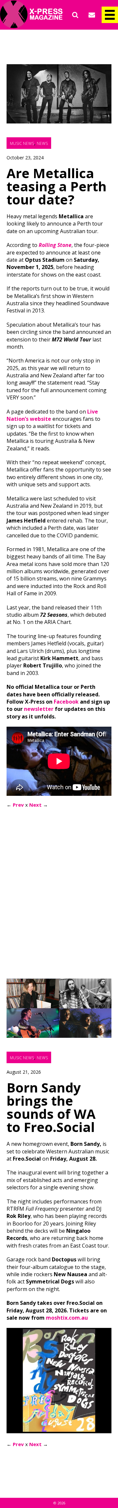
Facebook (66, 701)
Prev (18, 804)
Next (35, 804)
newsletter (38, 709)
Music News (22, 143)
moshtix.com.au (67, 1317)
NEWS (42, 143)
